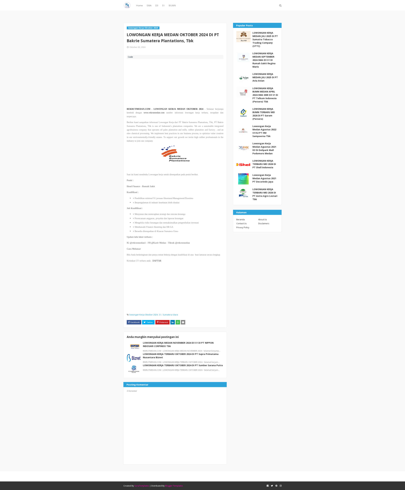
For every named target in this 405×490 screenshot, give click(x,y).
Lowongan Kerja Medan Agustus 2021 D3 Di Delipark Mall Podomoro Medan (264, 148)
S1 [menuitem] (163, 5)
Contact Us (241, 223)
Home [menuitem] (139, 5)
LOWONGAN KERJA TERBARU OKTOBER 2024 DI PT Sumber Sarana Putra (183, 365)
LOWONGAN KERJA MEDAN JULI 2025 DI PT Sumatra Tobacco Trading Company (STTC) (265, 39)
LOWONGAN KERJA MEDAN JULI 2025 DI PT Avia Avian (265, 77)
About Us (262, 219)
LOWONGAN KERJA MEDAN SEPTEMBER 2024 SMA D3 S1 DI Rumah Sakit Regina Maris (263, 60)
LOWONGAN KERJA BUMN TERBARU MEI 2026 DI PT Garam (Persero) (263, 113)
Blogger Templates (174, 485)
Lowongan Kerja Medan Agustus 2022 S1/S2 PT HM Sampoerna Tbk (264, 131)
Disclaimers (263, 223)
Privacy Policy (242, 227)
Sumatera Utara (170, 314)
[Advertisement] (175, 83)
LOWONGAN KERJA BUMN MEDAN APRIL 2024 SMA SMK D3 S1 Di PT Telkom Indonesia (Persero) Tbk (265, 95)
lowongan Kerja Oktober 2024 (143, 314)
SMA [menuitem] (149, 5)
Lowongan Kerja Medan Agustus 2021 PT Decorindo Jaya (264, 178)
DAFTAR (157, 261)
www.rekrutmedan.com (154, 112)
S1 (160, 314)
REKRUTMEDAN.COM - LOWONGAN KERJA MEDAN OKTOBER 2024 (165, 109)
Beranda (240, 219)
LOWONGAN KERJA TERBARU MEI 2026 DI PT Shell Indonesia (264, 164)
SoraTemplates (141, 485)
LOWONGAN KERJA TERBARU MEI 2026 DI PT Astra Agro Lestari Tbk (264, 194)
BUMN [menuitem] (172, 5)
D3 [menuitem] (156, 5)
